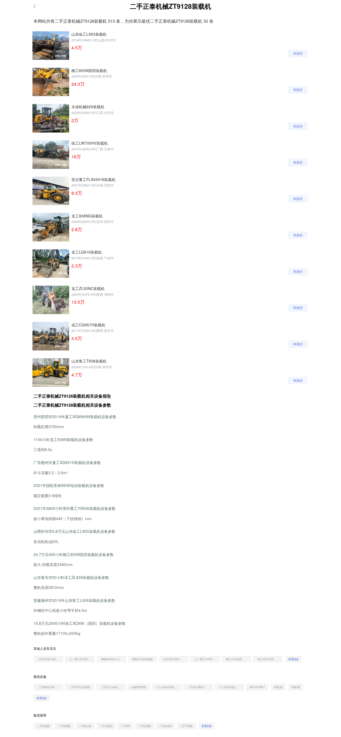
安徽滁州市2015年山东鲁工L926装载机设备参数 (74, 600)
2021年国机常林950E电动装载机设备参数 (68, 485)
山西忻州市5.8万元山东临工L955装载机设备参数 (74, 531)
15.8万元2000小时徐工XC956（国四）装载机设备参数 (79, 623)
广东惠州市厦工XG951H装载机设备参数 (67, 462)
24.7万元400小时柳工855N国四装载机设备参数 (73, 554)
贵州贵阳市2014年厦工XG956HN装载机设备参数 (74, 416)
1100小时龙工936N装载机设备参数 (63, 439)
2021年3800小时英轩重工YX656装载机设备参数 (74, 508)
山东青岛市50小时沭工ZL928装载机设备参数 (71, 577)
